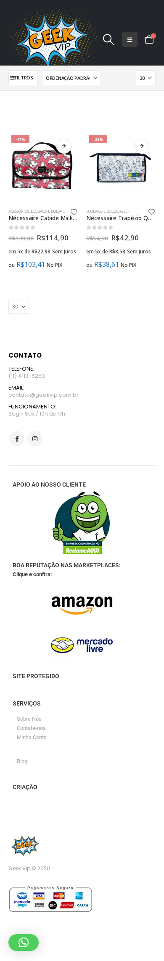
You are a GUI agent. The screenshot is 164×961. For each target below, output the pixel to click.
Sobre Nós (29, 719)
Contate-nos (31, 728)
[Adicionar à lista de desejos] (74, 211)
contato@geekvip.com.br (43, 395)
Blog (22, 761)
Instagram (34, 438)
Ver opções (63, 146)
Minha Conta (32, 737)
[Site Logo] (52, 39)
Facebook (16, 438)
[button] (108, 39)
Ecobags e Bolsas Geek (52, 211)
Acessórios (18, 211)
